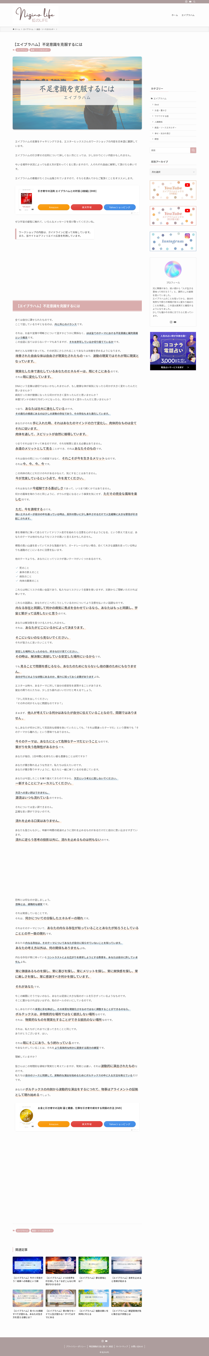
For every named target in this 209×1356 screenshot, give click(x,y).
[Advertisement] (77, 265)
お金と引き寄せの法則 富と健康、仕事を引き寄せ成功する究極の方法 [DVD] (80, 1108)
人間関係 (159, 121)
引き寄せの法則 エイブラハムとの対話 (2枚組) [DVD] (67, 191)
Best (157, 104)
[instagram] (186, 1)
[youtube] (190, 1)
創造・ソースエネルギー (40, 50)
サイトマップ (122, 1346)
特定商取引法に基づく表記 (101, 1346)
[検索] (194, 1)
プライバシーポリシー (76, 1346)
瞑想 (157, 139)
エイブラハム (22, 50)
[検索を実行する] (193, 150)
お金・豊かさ (161, 110)
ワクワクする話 (162, 116)
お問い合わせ (137, 1346)
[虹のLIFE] (36, 15)
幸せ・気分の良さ (163, 133)
